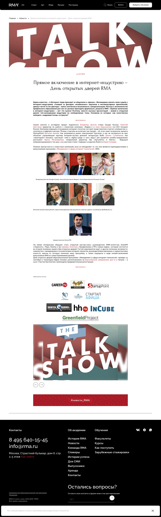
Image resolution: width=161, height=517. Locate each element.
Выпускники (76, 466)
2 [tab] (40, 378)
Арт (42, 5)
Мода (51, 5)
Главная (12, 18)
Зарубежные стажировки (112, 452)
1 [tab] (30, 378)
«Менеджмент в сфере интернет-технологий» (75, 149)
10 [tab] (120, 378)
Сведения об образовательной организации (28, 493)
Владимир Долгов (88, 125)
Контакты (74, 475)
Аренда (73, 470)
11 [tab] (130, 378)
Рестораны (73, 5)
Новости (23, 18)
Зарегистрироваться (80, 120)
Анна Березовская (104, 127)
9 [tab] (110, 378)
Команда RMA (77, 447)
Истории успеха (78, 456)
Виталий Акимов (52, 133)
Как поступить (104, 447)
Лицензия (13, 495)
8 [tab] (100, 378)
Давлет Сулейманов (114, 135)
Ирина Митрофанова (54, 140)
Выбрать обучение (141, 5)
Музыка (61, 5)
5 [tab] (70, 378)
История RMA (77, 438)
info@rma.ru (23, 446)
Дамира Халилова (70, 247)
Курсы (99, 443)
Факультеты (103, 438)
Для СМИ (74, 461)
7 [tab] (90, 378)
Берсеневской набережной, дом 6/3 (101, 260)
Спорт (34, 5)
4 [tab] (60, 378)
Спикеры (74, 452)
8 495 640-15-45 (28, 440)
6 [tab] (80, 378)
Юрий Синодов (109, 142)
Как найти (27, 456)
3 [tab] (50, 378)
